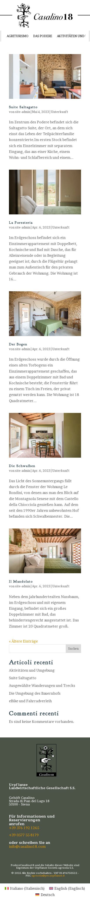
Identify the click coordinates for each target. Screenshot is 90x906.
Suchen (73, 648)
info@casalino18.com (27, 846)
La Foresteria (21, 222)
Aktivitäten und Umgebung (32, 670)
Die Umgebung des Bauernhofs (35, 693)
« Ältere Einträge (23, 641)
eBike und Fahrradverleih (30, 701)
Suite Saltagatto (23, 107)
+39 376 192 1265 (24, 828)
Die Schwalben (22, 466)
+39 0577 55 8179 (24, 835)
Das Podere (42, 36)
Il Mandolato (21, 581)
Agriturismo (17, 36)
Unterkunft (59, 112)
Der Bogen (18, 344)
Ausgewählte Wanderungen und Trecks (42, 685)
